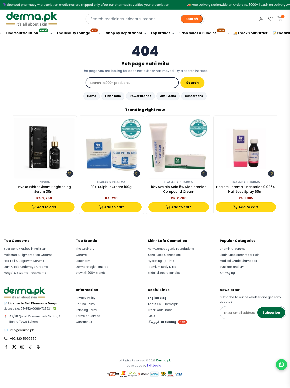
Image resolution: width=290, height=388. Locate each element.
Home (91, 96)
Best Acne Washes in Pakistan (25, 249)
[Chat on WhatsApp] (281, 364)
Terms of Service (88, 316)
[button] (69, 173)
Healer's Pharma (111, 182)
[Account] (261, 19)
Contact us (84, 322)
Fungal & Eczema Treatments (25, 273)
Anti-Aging (227, 273)
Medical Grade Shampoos (238, 261)
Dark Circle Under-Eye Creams (26, 267)
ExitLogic (154, 366)
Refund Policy (85, 304)
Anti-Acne (168, 96)
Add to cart (46, 207)
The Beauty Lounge (76, 32)
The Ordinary (85, 249)
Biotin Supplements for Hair (239, 255)
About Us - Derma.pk (163, 304)
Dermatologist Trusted (92, 267)
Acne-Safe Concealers (164, 255)
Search (192, 19)
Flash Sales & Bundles (201, 32)
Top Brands (160, 33)
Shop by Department (124, 33)
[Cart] (280, 19)
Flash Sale (113, 96)
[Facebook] (6, 347)
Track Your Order (160, 310)
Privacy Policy (85, 298)
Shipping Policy (86, 310)
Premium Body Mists (162, 267)
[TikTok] (30, 347)
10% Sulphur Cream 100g (111, 187)
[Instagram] (22, 347)
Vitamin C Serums (232, 249)
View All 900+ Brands (91, 273)
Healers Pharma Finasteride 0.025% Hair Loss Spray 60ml (245, 189)
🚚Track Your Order (250, 33)
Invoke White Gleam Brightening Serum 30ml (44, 189)
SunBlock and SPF (232, 267)
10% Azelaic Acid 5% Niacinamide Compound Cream (178, 189)
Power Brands (140, 96)
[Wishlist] (270, 19)
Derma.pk (163, 360)
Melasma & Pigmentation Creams (28, 255)
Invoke (44, 182)
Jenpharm (83, 261)
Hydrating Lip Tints (161, 261)
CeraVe (81, 255)
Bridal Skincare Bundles (164, 273)
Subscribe (271, 312)
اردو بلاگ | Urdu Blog (166, 322)
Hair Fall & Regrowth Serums (24, 261)
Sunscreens (194, 96)
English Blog (157, 298)
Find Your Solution (26, 32)
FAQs (151, 316)
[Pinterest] (38, 347)
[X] (14, 347)
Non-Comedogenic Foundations (171, 249)
